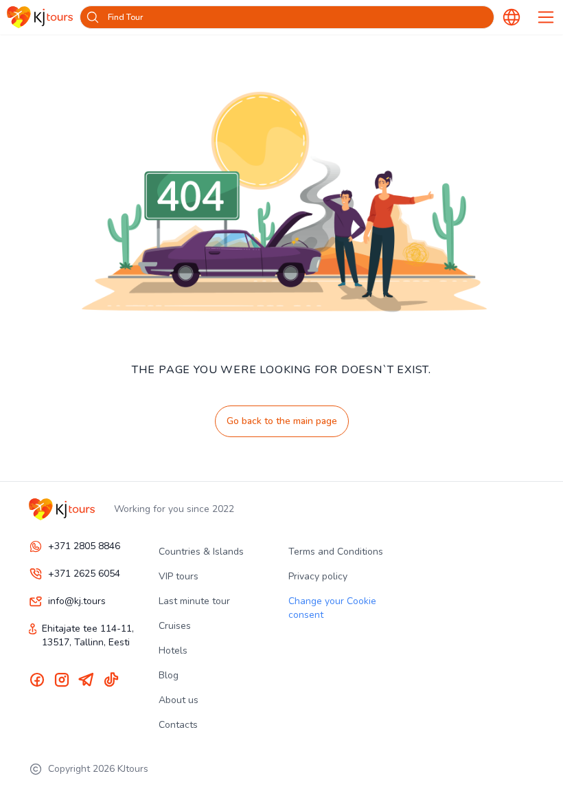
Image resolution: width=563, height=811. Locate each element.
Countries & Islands (201, 551)
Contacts (178, 724)
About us (178, 700)
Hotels (173, 650)
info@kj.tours (77, 601)
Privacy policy (317, 576)
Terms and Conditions (335, 551)
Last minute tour (194, 601)
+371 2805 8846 (84, 546)
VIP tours (178, 576)
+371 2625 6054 (84, 573)
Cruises (175, 625)
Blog (169, 675)
